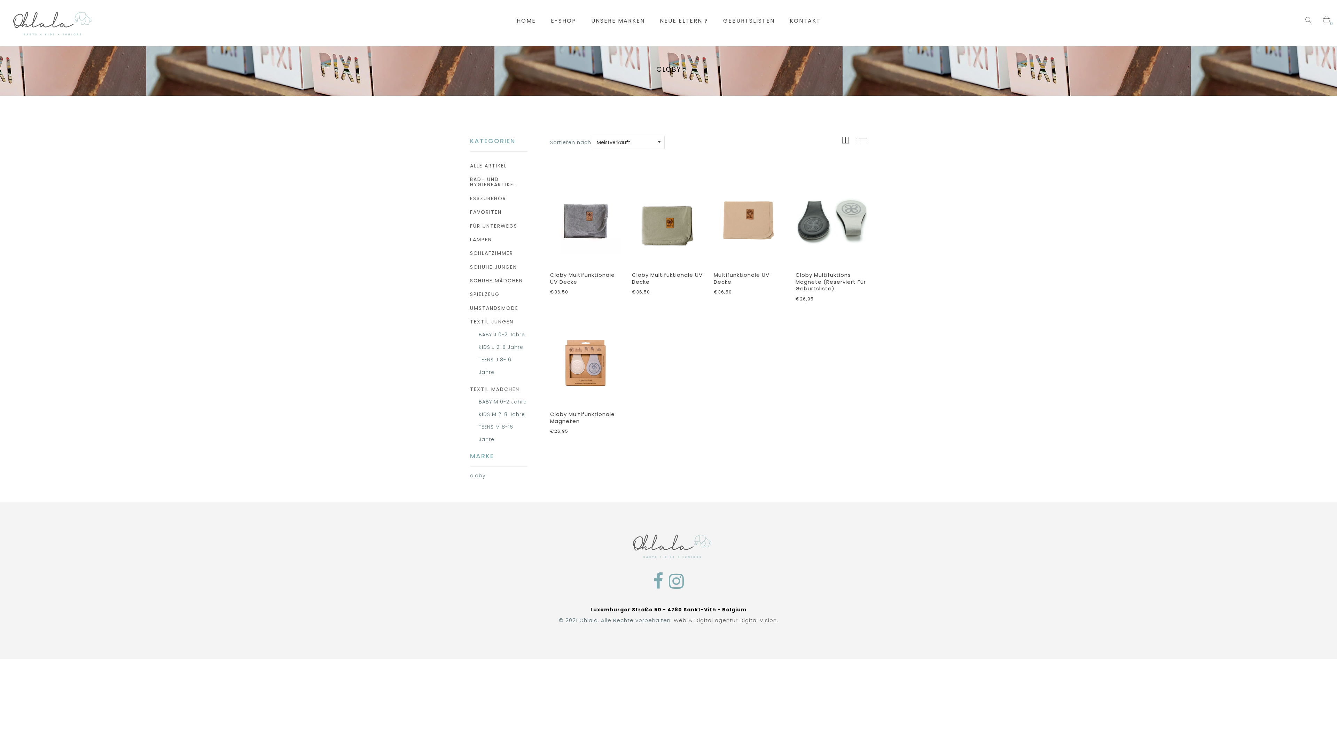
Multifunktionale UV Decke (741, 278)
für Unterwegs (493, 225)
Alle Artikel (488, 165)
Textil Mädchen (494, 389)
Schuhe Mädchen (496, 280)
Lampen (481, 239)
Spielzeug (485, 294)
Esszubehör (488, 198)
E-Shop (563, 21)
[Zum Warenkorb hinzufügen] (612, 251)
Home (526, 21)
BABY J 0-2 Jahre (502, 334)
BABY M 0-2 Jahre (503, 401)
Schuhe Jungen (493, 267)
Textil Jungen (492, 321)
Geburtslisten (749, 21)
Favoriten (486, 212)
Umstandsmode (494, 308)
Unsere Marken (618, 21)
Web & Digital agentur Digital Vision (725, 620)
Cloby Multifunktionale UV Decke (582, 278)
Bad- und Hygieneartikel (493, 182)
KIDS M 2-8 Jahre (502, 414)
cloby (478, 475)
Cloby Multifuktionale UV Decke (667, 278)
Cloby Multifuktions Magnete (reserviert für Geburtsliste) (831, 281)
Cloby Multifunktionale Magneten (582, 417)
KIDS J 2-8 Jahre (501, 347)
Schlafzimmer (491, 253)
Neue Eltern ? (684, 21)
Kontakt (805, 21)
